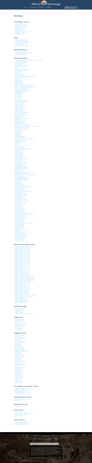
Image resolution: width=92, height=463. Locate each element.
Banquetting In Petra (19, 80)
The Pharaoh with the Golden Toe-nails (22, 214)
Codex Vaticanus (19, 98)
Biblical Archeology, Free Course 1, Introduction (24, 296)
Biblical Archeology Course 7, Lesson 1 (23, 267)
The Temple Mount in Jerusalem (21, 218)
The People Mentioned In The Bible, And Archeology (25, 213)
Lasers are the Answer (19, 147)
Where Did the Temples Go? (21, 238)
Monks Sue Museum (19, 152)
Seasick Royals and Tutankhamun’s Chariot (23, 178)
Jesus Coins (18, 144)
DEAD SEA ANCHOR (20, 348)
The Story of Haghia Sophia (20, 217)
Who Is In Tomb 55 (19, 382)
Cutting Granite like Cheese (20, 105)
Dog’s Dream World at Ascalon (21, 115)
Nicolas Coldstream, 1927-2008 (21, 162)
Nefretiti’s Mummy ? (19, 323)
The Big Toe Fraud (19, 370)
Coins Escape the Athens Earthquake (22, 100)
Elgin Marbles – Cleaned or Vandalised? (23, 125)
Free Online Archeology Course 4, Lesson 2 (23, 389)
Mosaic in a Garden (19, 153)
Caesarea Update (19, 95)
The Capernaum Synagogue (20, 189)
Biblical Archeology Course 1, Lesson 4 (23, 247)
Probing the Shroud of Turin (20, 414)
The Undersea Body (19, 376)
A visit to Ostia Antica (20, 64)
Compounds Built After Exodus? (21, 101)
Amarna (17, 67)
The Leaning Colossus (19, 373)
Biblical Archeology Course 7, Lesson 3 (23, 270)
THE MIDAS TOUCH (20, 208)
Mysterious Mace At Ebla (20, 363)
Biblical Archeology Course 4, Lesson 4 (23, 254)
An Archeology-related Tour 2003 (22, 337)
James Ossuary (18, 143)
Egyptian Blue (18, 120)
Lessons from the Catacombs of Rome (22, 51)
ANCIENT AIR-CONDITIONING (22, 70)
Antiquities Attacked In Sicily (21, 342)
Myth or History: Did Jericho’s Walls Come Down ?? (25, 313)
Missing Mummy (19, 151)
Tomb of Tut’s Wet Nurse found (21, 229)
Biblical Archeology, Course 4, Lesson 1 (23, 290)
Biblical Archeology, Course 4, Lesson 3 (23, 291)
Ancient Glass (18, 72)
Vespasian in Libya (19, 381)
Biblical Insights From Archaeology (22, 90)
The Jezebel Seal (19, 205)
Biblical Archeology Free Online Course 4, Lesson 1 (25, 280)
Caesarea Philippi (19, 93)
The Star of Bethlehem (20, 406)
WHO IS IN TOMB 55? (20, 239)
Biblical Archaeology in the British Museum (23, 85)
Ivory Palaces (18, 142)
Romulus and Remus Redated (21, 173)
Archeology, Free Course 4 (20, 33)
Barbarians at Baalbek (19, 82)
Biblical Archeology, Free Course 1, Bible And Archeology (26, 295)
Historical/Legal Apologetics (21, 136)
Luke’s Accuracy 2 (19, 311)
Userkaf (17, 380)
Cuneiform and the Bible (20, 103)
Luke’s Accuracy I (19, 312)
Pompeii (17, 366)
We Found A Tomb (19, 329)
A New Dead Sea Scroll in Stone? (22, 62)
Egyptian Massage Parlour (20, 350)
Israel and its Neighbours (20, 356)
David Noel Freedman (19, 107)
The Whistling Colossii (20, 227)
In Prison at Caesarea (19, 139)
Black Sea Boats (18, 345)
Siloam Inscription (19, 181)
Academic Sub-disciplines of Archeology (23, 65)
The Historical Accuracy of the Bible (22, 200)
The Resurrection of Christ (20, 215)
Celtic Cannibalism (19, 96)
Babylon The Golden (19, 78)
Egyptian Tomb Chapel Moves (21, 123)
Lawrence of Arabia (19, 360)
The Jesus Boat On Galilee (20, 204)
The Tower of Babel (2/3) (20, 220)
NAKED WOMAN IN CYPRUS (21, 365)
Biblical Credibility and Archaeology (22, 88)
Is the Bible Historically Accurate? (22, 43)
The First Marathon (19, 197)
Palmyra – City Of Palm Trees (21, 324)
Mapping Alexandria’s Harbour (21, 361)
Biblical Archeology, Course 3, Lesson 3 (23, 286)
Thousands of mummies (20, 228)
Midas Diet (18, 362)
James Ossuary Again (19, 321)
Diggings (48, 7)
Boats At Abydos (19, 346)
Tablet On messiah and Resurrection (22, 185)
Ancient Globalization (19, 341)
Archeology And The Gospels (21, 308)
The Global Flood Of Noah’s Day (21, 54)
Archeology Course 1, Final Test (21, 25)
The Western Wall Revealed (20, 225)
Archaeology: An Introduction (21, 23)
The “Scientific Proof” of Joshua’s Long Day (23, 187)
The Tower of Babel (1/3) (20, 219)
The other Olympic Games (20, 212)
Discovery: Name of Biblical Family (22, 112)
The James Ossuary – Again (20, 203)
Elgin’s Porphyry (19, 352)
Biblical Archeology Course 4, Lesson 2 (23, 250)
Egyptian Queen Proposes (20, 122)
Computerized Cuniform (20, 319)
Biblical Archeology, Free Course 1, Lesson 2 (24, 297)
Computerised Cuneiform (20, 102)
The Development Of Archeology (21, 194)
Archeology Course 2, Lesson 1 (21, 26)
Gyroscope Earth (19, 131)
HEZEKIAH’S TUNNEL (20, 355)
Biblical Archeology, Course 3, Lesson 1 (23, 283)
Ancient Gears (18, 340)
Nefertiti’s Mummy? (19, 156)
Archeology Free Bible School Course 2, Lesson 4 (24, 246)
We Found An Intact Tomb (20, 235)
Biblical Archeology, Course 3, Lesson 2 (23, 285)
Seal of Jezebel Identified (20, 176)
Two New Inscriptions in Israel (21, 234)
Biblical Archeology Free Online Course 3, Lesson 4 (25, 277)
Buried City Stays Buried (20, 92)
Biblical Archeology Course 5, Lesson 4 (23, 259)
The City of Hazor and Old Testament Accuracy (24, 53)
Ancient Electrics (19, 71)
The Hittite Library (19, 202)
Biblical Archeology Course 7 (21, 266)
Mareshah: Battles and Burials (21, 149)
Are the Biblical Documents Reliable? (22, 42)
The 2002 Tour (18, 326)
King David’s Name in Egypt (21, 146)
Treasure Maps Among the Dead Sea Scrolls (23, 232)
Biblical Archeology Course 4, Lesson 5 (23, 255)
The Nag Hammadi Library (20, 209)
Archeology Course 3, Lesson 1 (21, 77)
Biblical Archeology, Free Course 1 (22, 293)
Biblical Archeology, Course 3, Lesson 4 (23, 287)
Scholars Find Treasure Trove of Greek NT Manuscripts (25, 174)
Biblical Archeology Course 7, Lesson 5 (23, 272)
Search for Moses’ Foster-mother (21, 177)
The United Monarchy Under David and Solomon (24, 223)
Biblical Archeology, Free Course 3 (22, 300)
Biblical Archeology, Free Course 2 (22, 298)
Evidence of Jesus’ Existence (21, 412)
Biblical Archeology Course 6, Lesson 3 (23, 264)
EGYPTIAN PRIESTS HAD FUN (22, 351)
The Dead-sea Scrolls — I (20, 193)
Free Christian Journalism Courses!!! (22, 127)
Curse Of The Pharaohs (20, 347)
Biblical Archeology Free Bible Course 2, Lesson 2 (25, 87)
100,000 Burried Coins (20, 335)
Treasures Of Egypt (19, 328)
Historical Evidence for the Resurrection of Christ (24, 413)
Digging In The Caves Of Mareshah (22, 108)
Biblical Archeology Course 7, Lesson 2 (23, 269)
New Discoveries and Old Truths (21, 158)
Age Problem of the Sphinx (20, 66)
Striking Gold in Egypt (20, 184)
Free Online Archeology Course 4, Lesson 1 (23, 388)
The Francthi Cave (19, 198)
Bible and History (41, 7)
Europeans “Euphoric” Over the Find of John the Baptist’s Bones (27, 126)
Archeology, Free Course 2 (20, 32)
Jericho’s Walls (18, 358)
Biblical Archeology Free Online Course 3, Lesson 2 (25, 275)
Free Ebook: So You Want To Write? (22, 128)
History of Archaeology (20, 137)
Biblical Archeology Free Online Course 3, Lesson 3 (25, 276)
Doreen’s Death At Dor (20, 116)
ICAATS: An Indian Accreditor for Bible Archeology (25, 138)
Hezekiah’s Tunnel (19, 133)
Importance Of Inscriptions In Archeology (23, 399)
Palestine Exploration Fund (20, 163)
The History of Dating (19, 371)
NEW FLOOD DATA (19, 159)
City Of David (18, 97)
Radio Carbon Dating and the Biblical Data (23, 172)
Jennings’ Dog (18, 357)
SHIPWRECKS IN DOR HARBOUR (22, 179)
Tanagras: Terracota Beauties (21, 325)
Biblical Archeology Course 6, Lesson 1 (23, 261)
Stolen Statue (18, 368)
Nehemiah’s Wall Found (20, 157)
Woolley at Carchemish (20, 240)
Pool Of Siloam (18, 171)
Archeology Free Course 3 (20, 30)
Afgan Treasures (18, 336)
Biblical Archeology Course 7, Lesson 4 (23, 271)
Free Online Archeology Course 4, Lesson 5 (23, 393)
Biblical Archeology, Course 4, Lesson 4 (23, 292)
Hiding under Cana (19, 134)
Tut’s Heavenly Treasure (20, 233)
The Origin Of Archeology (20, 210)
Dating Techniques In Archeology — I (22, 421)
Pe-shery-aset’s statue (19, 164)
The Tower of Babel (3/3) (20, 222)
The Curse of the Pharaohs (20, 192)
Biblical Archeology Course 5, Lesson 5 (23, 260)
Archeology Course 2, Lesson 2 (21, 27)
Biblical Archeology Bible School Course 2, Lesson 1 (25, 86)
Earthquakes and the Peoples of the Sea (22, 118)
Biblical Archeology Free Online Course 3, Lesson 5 (25, 278)
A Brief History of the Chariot (21, 61)
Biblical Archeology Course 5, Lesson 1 (23, 256)
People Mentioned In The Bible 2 (21, 167)
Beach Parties (18, 343)
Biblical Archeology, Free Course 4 (22, 301)
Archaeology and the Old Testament (22, 41)
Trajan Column (18, 230)
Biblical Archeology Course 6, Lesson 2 (23, 262)
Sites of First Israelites (20, 183)
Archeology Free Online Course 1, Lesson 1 (23, 31)
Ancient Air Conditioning (20, 338)
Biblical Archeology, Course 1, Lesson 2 (23, 282)
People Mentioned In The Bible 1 (21, 166)
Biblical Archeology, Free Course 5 (22, 302)
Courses (25, 7)
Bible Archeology (32, 7)
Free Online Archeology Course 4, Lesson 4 (23, 392)
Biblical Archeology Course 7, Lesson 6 (23, 274)
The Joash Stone (18, 372)
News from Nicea (19, 161)
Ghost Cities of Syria (19, 129)
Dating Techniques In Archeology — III (23, 424)
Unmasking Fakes (19, 378)
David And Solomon (19, 106)
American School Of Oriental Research (22, 69)
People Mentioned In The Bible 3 (21, 168)
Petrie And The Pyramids (20, 169)
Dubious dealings (19, 117)
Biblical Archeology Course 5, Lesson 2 (23, 257)
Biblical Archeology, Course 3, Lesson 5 (23, 288)
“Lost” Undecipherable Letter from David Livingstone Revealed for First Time (29, 60)
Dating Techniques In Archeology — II (22, 423)
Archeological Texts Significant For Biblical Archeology (25, 76)
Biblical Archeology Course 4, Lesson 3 (23, 252)
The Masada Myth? (19, 207)
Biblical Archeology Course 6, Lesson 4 (23, 265)
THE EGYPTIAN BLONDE (21, 195)
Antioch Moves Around (20, 75)
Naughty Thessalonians (20, 154)
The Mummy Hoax (19, 375)
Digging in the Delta (19, 110)
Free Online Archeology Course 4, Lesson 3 (23, 390)
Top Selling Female (19, 377)
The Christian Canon (19, 44)
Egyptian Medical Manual (20, 121)
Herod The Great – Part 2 (20, 132)
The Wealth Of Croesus (20, 224)
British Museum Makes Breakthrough (22, 91)
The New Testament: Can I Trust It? (22, 46)
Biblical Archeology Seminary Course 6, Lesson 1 (24, 281)
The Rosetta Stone (19, 400)
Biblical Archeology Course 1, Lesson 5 (23, 249)
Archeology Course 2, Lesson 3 (21, 28)
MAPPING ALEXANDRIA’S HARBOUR (23, 148)
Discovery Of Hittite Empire (21, 111)
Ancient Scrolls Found (20, 73)
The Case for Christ (19, 416)
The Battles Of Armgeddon (20, 188)
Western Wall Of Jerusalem (20, 237)
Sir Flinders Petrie (19, 182)
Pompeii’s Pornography (20, 367)
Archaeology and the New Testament (22, 39)
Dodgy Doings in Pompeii (20, 113)
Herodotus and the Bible (20, 309)
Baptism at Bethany (19, 81)
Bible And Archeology (20, 83)
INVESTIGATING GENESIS (21, 141)
